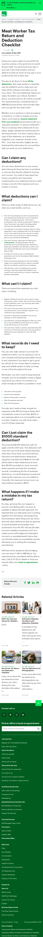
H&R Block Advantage (9, 896)
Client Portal (6, 758)
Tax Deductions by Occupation (12, 867)
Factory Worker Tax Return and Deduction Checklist (19, 936)
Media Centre (6, 892)
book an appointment (28, 562)
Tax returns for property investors (13, 777)
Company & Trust (7, 794)
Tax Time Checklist (8, 617)
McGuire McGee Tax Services (12, 809)
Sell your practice (8, 915)
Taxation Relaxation (8, 875)
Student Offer (6, 834)
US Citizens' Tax (7, 773)
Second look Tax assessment (11, 769)
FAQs (3, 848)
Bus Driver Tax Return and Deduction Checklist (10, 670)
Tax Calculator (6, 856)
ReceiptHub (6, 859)
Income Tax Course (8, 900)
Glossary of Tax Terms (9, 878)
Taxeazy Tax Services (9, 813)
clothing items (9, 242)
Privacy (16, 922)
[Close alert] (40, 3)
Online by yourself (8, 754)
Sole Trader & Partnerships (11, 790)
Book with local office (9, 746)
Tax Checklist (6, 852)
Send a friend (6, 831)
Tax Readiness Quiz (8, 871)
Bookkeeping (6, 798)
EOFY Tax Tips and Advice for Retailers (10, 620)
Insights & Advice (14, 19)
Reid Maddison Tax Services (11, 806)
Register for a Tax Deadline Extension (14, 743)
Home (4, 19)
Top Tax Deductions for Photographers (31, 669)
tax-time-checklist (28, 19)
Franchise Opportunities (10, 911)
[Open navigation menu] (39, 14)
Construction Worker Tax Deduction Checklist (17, 929)
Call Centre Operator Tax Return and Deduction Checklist (30, 621)
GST (3, 571)
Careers (4, 903)
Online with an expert (9, 761)
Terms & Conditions (7, 922)
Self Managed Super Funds (11, 823)
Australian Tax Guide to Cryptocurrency (15, 780)
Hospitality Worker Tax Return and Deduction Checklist (20, 932)
